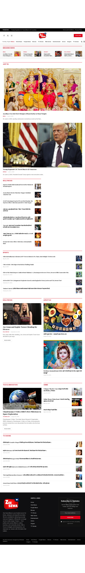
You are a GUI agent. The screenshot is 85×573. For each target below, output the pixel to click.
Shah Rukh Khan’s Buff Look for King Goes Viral (69, 55)
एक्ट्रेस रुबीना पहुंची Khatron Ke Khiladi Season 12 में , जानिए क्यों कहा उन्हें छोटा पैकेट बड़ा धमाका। (25, 467)
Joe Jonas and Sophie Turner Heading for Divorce (20, 328)
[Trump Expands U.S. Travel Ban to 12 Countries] (38, 54)
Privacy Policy (78, 29)
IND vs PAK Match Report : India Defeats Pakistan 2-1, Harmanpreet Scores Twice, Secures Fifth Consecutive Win (35, 272)
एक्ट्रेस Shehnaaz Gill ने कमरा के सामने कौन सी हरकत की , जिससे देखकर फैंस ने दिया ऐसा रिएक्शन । (25, 450)
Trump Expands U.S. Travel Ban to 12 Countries (23, 30)
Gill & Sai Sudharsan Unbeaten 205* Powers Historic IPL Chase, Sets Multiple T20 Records (29, 256)
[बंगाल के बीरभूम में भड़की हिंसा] (77, 412)
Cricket (46, 51)
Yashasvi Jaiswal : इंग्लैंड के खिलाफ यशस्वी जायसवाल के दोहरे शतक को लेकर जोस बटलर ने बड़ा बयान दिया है (26, 288)
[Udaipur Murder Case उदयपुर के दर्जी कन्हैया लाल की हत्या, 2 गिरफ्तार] (77, 392)
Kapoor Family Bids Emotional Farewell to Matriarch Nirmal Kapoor (18, 185)
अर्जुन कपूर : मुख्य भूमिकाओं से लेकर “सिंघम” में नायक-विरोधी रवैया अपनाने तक (16, 210)
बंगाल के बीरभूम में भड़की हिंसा (50, 410)
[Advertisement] (42, 14)
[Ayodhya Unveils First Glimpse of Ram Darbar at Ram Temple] (17, 54)
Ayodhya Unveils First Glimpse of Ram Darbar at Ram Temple (7, 55)
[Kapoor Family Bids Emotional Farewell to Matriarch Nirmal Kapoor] (38, 186)
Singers (69, 41)
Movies (34, 41)
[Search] (82, 42)
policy (78, 521)
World (25, 51)
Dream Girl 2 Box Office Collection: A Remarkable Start (17, 242)
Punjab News (27, 41)
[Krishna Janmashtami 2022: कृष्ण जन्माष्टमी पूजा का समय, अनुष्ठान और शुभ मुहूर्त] (63, 354)
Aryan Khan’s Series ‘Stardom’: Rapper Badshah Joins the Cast (17, 193)
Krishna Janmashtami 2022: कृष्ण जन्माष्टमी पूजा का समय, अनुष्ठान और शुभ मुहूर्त (63, 372)
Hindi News (19, 41)
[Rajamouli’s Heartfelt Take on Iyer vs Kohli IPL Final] (58, 54)
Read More (7, 340)
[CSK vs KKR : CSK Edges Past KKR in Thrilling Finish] (79, 266)
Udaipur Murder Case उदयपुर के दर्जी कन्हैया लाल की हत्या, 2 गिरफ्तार (56, 390)
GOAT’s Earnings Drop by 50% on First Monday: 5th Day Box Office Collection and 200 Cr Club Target (18, 201)
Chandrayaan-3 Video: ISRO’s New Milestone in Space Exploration (22, 413)
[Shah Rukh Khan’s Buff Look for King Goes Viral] (78, 54)
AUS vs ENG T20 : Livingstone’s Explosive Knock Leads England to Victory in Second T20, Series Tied (32, 280)
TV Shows (40, 41)
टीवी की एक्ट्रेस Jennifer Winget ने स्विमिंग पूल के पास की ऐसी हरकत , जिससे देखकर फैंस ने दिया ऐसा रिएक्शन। (27, 442)
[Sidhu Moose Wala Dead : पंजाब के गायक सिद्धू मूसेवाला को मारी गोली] (77, 402)
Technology (6, 416)
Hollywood (6, 331)
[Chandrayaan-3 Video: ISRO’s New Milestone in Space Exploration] (22, 399)
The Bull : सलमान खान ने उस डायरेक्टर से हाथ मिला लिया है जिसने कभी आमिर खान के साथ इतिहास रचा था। (17, 226)
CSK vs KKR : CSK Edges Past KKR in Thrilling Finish (18, 264)
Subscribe (78, 35)
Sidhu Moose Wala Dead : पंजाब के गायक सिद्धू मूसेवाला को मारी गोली (56, 400)
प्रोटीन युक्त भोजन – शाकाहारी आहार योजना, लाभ (55, 334)
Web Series (48, 41)
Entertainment (56, 41)
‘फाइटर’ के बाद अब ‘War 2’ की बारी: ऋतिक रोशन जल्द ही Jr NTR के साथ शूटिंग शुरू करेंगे (18, 234)
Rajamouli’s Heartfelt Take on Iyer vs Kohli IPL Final (48, 55)
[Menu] (84, 42)
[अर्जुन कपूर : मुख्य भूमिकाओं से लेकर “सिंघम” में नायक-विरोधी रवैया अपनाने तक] (38, 211)
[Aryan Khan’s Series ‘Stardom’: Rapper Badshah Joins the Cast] (38, 195)
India (4, 51)
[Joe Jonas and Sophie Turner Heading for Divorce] (22, 314)
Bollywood (67, 51)
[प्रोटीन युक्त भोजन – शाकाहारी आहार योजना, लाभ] (63, 317)
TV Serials (76, 41)
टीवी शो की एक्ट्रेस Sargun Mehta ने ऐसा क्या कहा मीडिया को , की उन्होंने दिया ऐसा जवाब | (22, 458)
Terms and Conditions (68, 29)
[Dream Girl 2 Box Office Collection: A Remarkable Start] (38, 243)
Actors (64, 41)
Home (12, 41)
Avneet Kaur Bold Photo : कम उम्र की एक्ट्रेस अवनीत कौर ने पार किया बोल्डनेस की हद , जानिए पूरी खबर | (26, 483)
